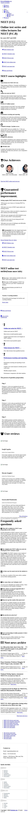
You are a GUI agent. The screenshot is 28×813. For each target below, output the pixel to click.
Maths (5, 782)
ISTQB (5, 803)
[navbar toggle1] (2, 768)
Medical (6, 794)
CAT (5, 804)
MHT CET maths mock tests (11, 723)
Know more (5, 302)
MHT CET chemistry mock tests (12, 721)
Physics (6, 772)
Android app (4, 316)
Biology (6, 770)
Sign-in (2, 240)
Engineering (7, 793)
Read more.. (14, 684)
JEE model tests (8, 737)
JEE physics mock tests (9, 733)
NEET (4, 768)
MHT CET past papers (9, 727)
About (25, 810)
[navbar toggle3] (2, 790)
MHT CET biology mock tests (11, 724)
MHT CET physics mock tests (11, 720)
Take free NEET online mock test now (10, 181)
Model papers (7, 775)
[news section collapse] (26, 647)
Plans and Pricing (8, 70)
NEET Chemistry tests (9, 53)
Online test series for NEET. (12, 328)
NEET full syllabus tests (9, 62)
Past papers (6, 776)
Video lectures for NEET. (12, 348)
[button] (5, 2)
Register (7, 240)
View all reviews (23, 516)
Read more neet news (22, 715)
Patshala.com (13, 810)
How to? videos (13, 240)
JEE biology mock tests (9, 735)
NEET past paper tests (9, 66)
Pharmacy (6, 796)
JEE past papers (8, 738)
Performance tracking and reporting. (15, 358)
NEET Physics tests (9, 58)
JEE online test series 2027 (8, 730)
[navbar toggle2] (2, 779)
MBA (5, 797)
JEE (4, 779)
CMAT (5, 806)
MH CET (5, 790)
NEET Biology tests (8, 49)
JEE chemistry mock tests (10, 734)
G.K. (5, 807)
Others (4, 800)
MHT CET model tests (9, 726)
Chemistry (6, 773)
